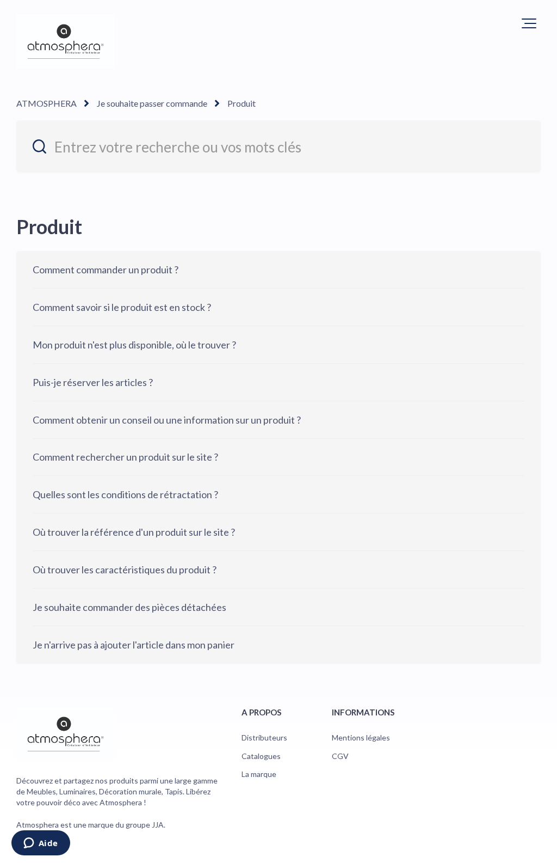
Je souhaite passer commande (152, 103)
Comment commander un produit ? (105, 270)
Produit (241, 103)
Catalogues (261, 756)
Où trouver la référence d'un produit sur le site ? (134, 532)
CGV (340, 756)
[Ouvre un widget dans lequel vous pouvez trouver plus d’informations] (40, 844)
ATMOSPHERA (46, 103)
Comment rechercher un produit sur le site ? (125, 457)
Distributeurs (264, 737)
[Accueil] (65, 41)
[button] (529, 23)
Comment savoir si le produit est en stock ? (122, 307)
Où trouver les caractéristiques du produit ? (124, 570)
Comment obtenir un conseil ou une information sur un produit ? (167, 420)
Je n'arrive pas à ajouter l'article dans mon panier (133, 645)
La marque (259, 774)
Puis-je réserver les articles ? (93, 382)
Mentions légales (361, 737)
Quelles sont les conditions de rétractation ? (125, 494)
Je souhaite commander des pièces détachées (129, 607)
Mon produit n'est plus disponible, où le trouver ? (134, 345)
